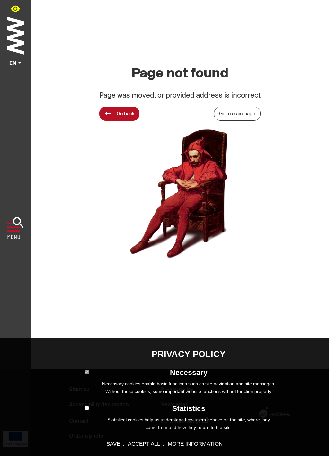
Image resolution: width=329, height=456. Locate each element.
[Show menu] (15, 228)
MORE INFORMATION (195, 444)
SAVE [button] (113, 444)
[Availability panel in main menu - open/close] (15, 8)
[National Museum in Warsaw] (15, 34)
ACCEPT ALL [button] (144, 444)
